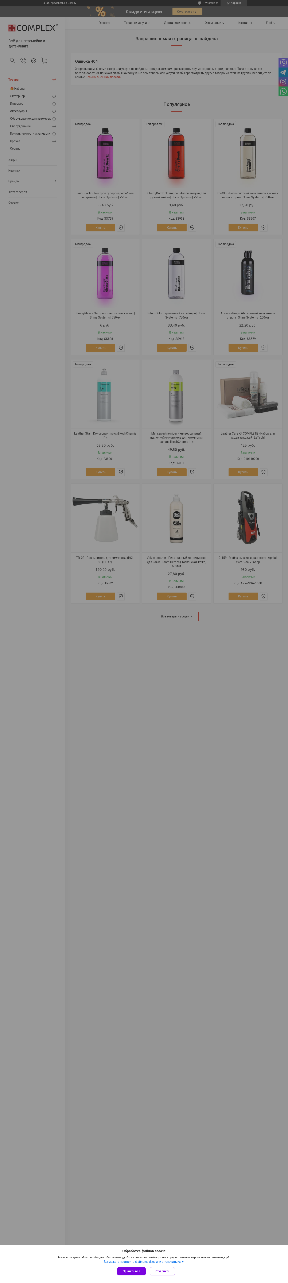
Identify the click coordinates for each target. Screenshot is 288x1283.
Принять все (131, 1271)
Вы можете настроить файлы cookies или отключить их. (142, 1261)
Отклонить (162, 1271)
